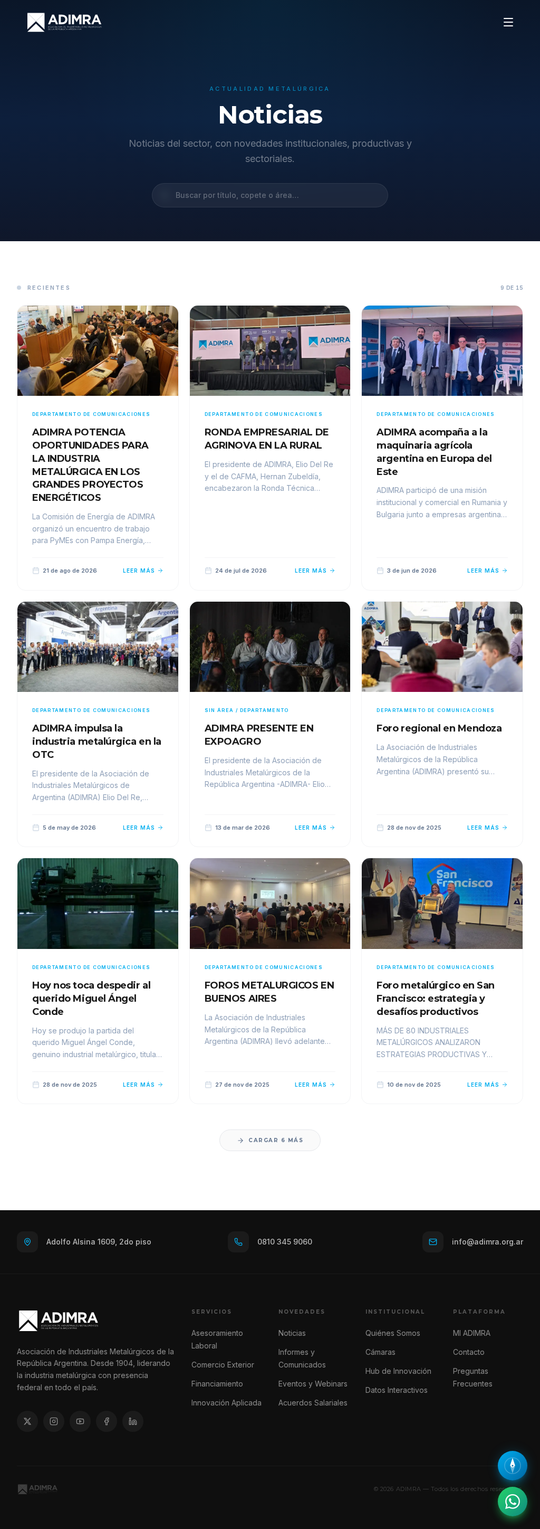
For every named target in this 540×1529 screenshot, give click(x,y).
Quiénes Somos (392, 1332)
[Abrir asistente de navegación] (512, 1465)
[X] (27, 1421)
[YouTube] (80, 1421)
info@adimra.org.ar (487, 1241)
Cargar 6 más (275, 1140)
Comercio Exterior (222, 1364)
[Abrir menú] (508, 22)
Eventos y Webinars (313, 1383)
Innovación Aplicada (226, 1402)
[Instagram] (53, 1421)
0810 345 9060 (284, 1241)
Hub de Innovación (398, 1370)
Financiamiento (217, 1383)
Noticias (292, 1332)
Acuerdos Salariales (313, 1402)
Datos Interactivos (396, 1389)
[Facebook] (106, 1421)
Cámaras (380, 1351)
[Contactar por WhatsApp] (512, 1501)
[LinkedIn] (132, 1421)
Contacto (469, 1351)
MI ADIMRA (471, 1332)
